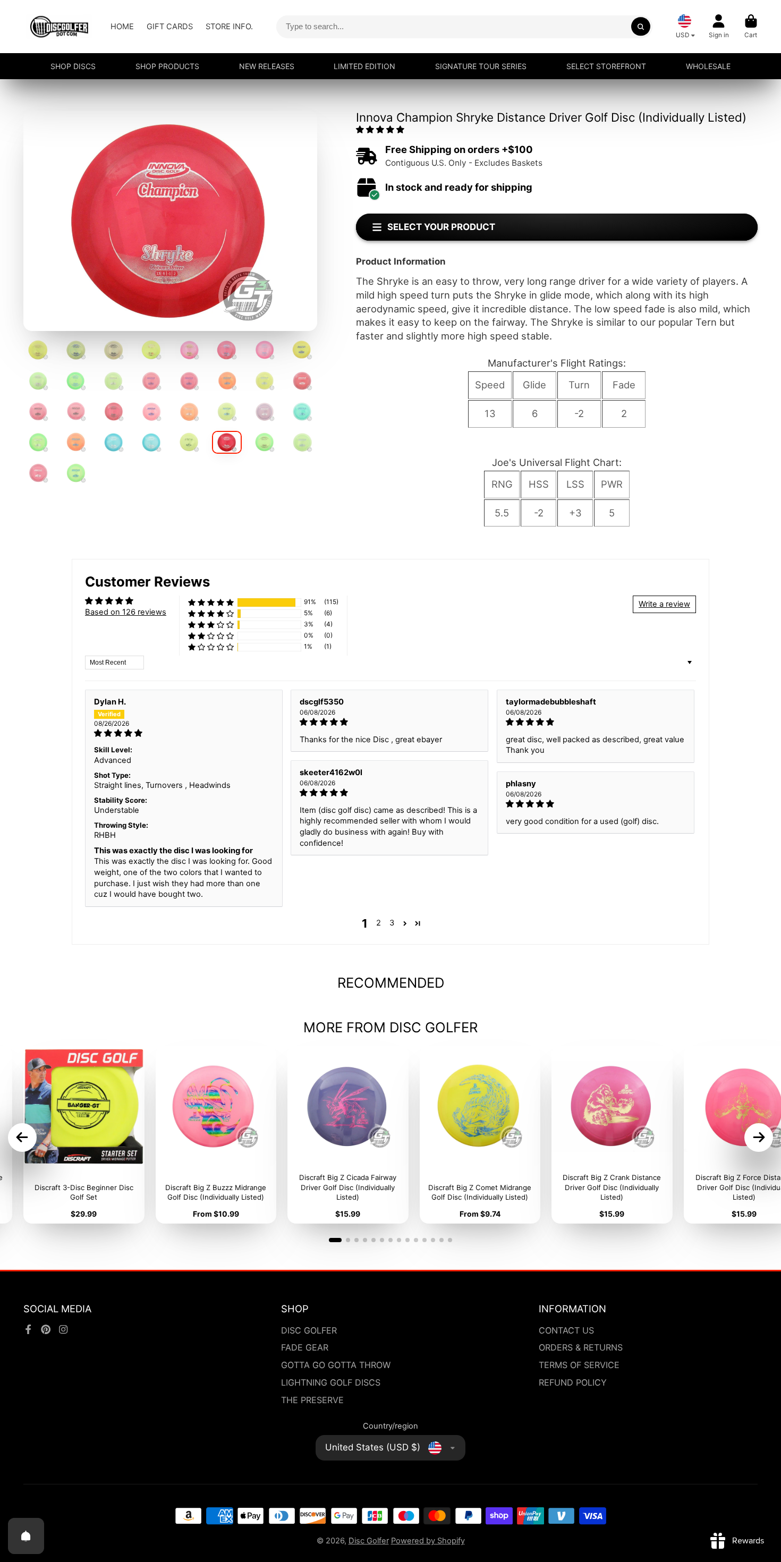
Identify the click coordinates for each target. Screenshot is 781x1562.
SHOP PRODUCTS (167, 66)
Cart (751, 26)
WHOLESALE (708, 66)
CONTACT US (566, 1330)
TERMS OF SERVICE (579, 1365)
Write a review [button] (664, 604)
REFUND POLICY (573, 1382)
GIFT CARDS (170, 26)
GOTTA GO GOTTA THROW (335, 1365)
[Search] (640, 26)
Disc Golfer (369, 1541)
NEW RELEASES (266, 66)
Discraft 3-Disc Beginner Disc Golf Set (84, 1135)
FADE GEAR (304, 1347)
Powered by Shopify (428, 1541)
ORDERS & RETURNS (581, 1347)
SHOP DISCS (73, 66)
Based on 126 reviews (125, 612)
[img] (184, 733)
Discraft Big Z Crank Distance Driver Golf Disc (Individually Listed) (612, 1135)
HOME (122, 26)
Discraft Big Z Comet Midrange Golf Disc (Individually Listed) (480, 1135)
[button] (380, 129)
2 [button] (378, 923)
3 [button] (391, 923)
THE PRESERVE (312, 1400)
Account (719, 26)
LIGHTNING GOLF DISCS (330, 1382)
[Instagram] (63, 1329)
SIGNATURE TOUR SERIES (481, 66)
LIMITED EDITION (364, 66)
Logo (59, 26)
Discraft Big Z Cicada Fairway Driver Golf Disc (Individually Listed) (348, 1135)
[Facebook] (28, 1329)
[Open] (26, 1536)
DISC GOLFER (309, 1330)
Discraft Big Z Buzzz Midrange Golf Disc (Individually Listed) (216, 1135)
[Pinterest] (45, 1329)
